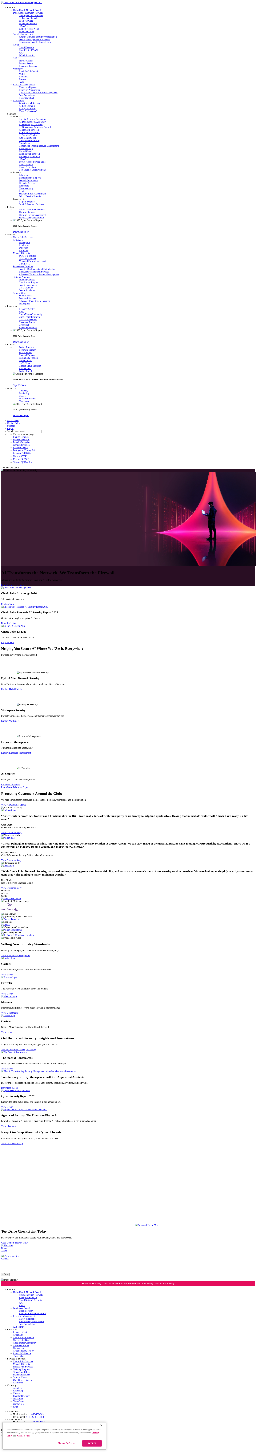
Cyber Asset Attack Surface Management (38, 92)
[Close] (101, 1425)
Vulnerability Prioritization (31, 1321)
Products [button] (11, 7)
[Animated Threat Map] (146, 1225)
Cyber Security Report (23, 1350)
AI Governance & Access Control (35, 127)
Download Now (8, 623)
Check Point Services (23, 237)
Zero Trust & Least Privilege (32, 169)
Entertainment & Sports (30, 177)
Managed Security (21, 253)
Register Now (7, 604)
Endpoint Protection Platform (32, 1313)
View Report (7, 974)
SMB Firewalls (26, 21)
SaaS (21, 82)
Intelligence (24, 242)
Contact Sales (13, 423)
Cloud (16, 44)
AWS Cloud (25, 363)
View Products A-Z (28, 111)
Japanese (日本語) (22, 453)
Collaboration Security (29, 140)
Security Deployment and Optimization (37, 269)
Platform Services (27, 212)
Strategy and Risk (21, 1372)
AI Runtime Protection (29, 132)
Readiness (23, 245)
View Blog (31, 1049)
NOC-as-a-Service (27, 258)
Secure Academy (27, 290)
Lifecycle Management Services (34, 271)
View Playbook (8, 1126)
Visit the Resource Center (13, 1049)
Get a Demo (13, 420)
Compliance (24, 143)
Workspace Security (22, 1308)
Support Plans (25, 295)
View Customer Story (11, 832)
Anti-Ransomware (27, 138)
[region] (54, 1436)
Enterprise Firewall (28, 1297)
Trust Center (19, 1401)
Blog (21, 311)
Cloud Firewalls (26, 47)
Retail (21, 191)
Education (23, 175)
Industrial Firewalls (28, 23)
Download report (21, 232)
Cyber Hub (24, 325)
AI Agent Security (27, 108)
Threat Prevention (27, 167)
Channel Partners (27, 355)
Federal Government (28, 180)
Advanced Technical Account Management (39, 274)
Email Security (26, 148)
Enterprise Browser (28, 66)
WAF (21, 52)
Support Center (20, 293)
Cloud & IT (24, 263)
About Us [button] (11, 388)
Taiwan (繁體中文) (22, 462)
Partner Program (26, 347)
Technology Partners (28, 358)
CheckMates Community (30, 314)
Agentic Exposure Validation (32, 119)
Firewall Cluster (26, 31)
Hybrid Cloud (25, 151)
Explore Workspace (10, 721)
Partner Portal (25, 371)
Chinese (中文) (20, 456)
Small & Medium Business (31, 204)
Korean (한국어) (21, 459)
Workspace (18, 68)
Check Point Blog (21, 1340)
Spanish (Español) (21, 439)
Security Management (23, 34)
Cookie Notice (23, 1436)
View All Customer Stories (13, 805)
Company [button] (11, 1385)
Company (23, 390)
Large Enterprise (27, 201)
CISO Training (26, 287)
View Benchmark (9, 1012)
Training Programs (21, 277)
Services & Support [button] (16, 1358)
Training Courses (27, 279)
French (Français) (21, 442)
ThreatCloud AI (26, 98)
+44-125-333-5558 (35, 1417)
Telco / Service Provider (30, 196)
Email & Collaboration (29, 71)
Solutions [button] (11, 114)
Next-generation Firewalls (31, 15)
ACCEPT (92, 1443)
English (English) (21, 437)
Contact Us (18, 1404)
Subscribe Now (20, 1242)
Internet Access (26, 63)
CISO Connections (28, 319)
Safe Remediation (27, 95)
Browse (22, 79)
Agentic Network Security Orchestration (38, 36)
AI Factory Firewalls (28, 18)
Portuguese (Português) (24, 450)
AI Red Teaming (27, 106)
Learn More (6, 585)
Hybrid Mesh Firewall (29, 153)
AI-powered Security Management (35, 42)
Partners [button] (11, 344)
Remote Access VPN (29, 28)
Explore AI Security (10, 784)
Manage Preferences (67, 1443)
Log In (10, 428)
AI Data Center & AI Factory (32, 122)
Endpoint (23, 76)
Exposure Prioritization (29, 90)
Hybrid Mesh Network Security (28, 10)
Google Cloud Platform (30, 366)
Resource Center (27, 309)
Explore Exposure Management (16, 753)
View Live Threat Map (12, 1143)
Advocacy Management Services (34, 301)
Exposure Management (24, 84)
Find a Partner (25, 352)
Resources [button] (12, 306)
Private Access (26, 60)
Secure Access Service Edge (32, 161)
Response (23, 250)
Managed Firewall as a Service (33, 261)
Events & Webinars (28, 327)
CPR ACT (18, 240)
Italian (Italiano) (20, 447)
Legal (15, 1406)
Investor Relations (27, 398)
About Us (17, 1388)
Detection (23, 247)
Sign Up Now (19, 385)
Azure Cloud (25, 368)
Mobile (22, 74)
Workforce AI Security (29, 103)
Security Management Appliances (34, 39)
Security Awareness (28, 285)
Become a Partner (27, 350)
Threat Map (18, 1356)
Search (10, 431)
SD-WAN (23, 26)
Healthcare (24, 185)
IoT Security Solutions (29, 156)
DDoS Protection (27, 55)
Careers (22, 396)
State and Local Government (32, 193)
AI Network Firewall (29, 130)
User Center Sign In (22, 1380)
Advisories (18, 1382)
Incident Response (21, 1374)
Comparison (18, 1348)
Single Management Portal (31, 217)
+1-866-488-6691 (36, 1414)
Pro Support (24, 303)
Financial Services (27, 183)
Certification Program (29, 282)
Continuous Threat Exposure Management (39, 146)
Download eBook (9, 1088)
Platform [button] (11, 207)
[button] (134, 116)
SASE (16, 58)
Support (11, 426)
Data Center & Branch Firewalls (28, 13)
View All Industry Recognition (15, 955)
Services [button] (11, 234)
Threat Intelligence (27, 87)
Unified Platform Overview (32, 209)
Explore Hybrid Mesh (11, 689)
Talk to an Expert (21, 787)
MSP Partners (25, 360)
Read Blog (168, 1283)
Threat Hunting (26, 164)
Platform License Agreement (32, 215)
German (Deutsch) (21, 445)
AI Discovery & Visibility (31, 124)
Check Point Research (29, 317)
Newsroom (24, 401)
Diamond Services (27, 298)
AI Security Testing (28, 135)
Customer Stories (27, 322)
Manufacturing (26, 188)
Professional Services (23, 266)
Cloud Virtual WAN (28, 50)
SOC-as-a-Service (27, 255)
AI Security (18, 100)
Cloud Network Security (30, 1300)
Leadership (24, 393)
